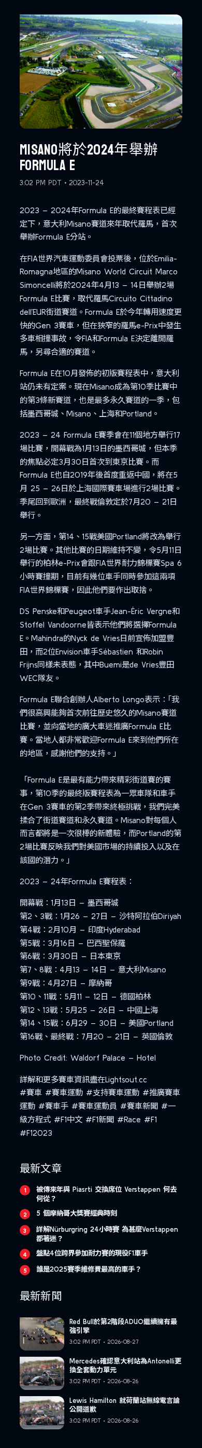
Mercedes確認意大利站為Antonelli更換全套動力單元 (125, 1365)
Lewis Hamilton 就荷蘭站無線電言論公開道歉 (124, 1405)
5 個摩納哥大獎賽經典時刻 (76, 1213)
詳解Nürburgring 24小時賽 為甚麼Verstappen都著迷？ (107, 1234)
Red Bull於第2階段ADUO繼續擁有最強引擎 (123, 1326)
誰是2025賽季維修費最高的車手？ (88, 1269)
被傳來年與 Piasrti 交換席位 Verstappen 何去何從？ (106, 1194)
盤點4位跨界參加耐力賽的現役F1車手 (92, 1253)
